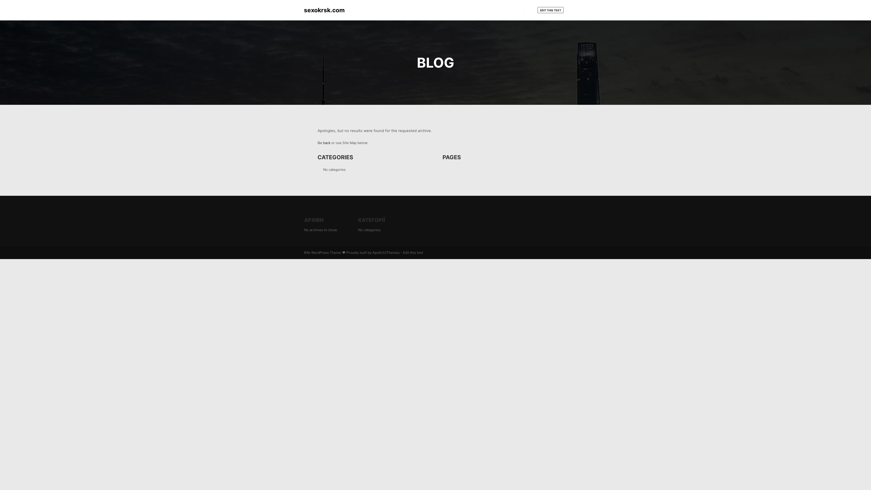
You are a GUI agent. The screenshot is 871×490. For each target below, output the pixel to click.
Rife (307, 252)
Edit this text (550, 10)
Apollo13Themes (386, 252)
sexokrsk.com (324, 10)
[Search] (531, 10)
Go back (324, 143)
